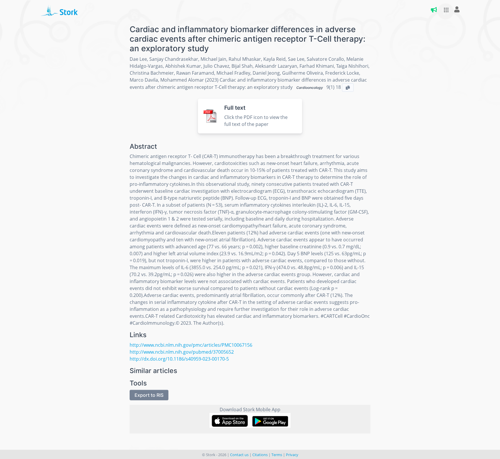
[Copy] (348, 87)
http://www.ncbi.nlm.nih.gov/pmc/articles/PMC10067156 (191, 345)
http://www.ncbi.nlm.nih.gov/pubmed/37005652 (182, 352)
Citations (260, 454)
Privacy (292, 454)
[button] (444, 10)
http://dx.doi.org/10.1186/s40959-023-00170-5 (179, 359)
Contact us (239, 454)
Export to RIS (149, 395)
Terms (276, 454)
